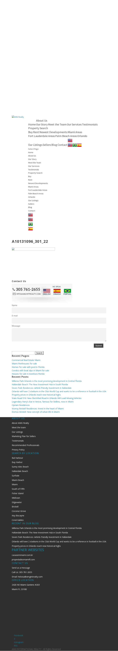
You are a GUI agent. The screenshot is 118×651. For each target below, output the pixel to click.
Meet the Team (57, 124)
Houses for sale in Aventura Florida (28, 373)
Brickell (15, 506)
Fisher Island (17, 493)
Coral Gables (18, 520)
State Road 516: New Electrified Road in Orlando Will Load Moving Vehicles (46, 398)
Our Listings (35, 144)
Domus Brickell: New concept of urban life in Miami (36, 411)
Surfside (15, 475)
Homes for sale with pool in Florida (28, 367)
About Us (41, 120)
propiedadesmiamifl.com (23, 559)
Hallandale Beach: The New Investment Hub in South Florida (40, 384)
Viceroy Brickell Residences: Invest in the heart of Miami (38, 408)
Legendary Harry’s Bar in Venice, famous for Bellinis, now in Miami (43, 401)
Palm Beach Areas (66, 136)
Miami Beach (18, 480)
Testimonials (90, 124)
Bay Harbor (17, 462)
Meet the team (19, 427)
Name (14, 305)
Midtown (16, 497)
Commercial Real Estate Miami (26, 360)
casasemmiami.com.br (22, 555)
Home (32, 124)
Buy (30, 132)
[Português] (74, 144)
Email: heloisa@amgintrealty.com (27, 576)
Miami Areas (75, 132)
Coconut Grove (19, 511)
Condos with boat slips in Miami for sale (30, 370)
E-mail (15, 315)
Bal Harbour (17, 457)
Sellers (47, 144)
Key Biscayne (18, 515)
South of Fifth (18, 488)
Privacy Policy (18, 449)
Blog (54, 144)
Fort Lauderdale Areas (41, 136)
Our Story (42, 124)
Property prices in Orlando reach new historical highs (36, 394)
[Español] (79, 144)
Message (16, 326)
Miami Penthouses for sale (24, 363)
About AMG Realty (20, 423)
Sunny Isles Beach (20, 466)
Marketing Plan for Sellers (24, 436)
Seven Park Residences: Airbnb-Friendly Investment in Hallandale (42, 388)
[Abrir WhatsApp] (110, 643)
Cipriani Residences (21, 405)
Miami (15, 484)
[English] (70, 140)
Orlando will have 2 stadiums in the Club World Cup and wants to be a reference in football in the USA (59, 391)
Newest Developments (53, 132)
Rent (36, 132)
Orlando (82, 136)
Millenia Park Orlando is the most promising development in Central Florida (47, 381)
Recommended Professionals (25, 445)
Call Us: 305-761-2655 (22, 572)
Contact (62, 144)
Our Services (74, 124)
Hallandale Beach (20, 471)
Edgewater (17, 502)
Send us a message (21, 567)
